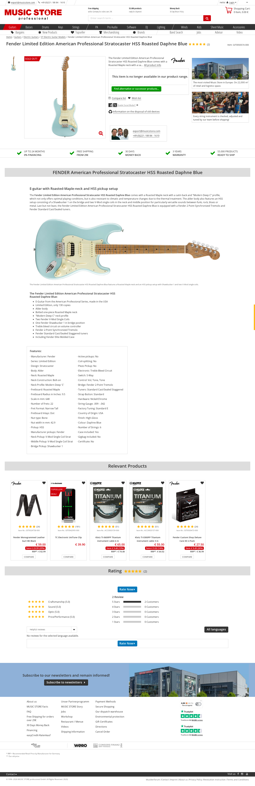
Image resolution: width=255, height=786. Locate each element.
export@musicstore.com (23, 2)
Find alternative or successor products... (136, 88)
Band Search (176, 32)
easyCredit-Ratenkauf (38, 735)
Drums (45, 27)
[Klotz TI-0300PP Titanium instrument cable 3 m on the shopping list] (162, 482)
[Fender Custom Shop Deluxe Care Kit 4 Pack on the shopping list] (202, 482)
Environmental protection (109, 716)
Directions (101, 726)
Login (231, 2)
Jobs (199, 32)
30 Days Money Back (38, 725)
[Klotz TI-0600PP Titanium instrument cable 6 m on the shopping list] (123, 482)
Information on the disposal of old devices (136, 111)
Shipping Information (73, 731)
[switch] (198, 704)
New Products (49, 32)
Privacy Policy (195, 779)
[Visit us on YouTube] (247, 774)
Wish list (136, 98)
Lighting (161, 27)
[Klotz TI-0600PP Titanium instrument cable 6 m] (108, 505)
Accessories (239, 27)
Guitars (12, 27)
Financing (32, 730)
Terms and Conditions (238, 779)
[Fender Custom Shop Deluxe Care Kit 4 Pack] (187, 505)
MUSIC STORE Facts (37, 706)
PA (96, 27)
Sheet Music (217, 27)
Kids (199, 27)
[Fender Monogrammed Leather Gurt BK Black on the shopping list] (44, 482)
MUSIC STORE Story (72, 706)
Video (240, 32)
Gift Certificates (104, 721)
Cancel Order (102, 731)
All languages (216, 629)
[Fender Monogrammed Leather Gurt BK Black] (29, 505)
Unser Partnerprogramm (75, 701)
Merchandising (111, 32)
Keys (60, 27)
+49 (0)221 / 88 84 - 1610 (146, 135)
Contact (10, 774)
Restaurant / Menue (72, 721)
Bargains (19, 32)
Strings (75, 27)
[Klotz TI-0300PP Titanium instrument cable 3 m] (147, 505)
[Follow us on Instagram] (242, 774)
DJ (146, 27)
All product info (152, 65)
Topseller (80, 32)
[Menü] (201, 701)
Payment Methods (105, 701)
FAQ (29, 711)
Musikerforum (153, 779)
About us (32, 701)
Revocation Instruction (214, 779)
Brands (141, 32)
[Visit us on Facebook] (238, 774)
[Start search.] (207, 18)
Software (131, 27)
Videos (65, 726)
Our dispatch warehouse (109, 711)
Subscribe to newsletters (64, 682)
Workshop (67, 716)
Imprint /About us (179, 779)
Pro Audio (112, 27)
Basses (29, 27)
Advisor (219, 32)
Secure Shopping (104, 706)
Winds (184, 27)
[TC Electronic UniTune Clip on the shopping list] (83, 482)
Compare (29, 556)
